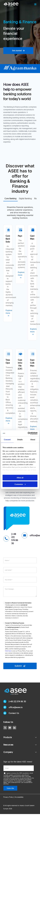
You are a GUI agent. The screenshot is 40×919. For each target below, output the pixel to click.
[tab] (10, 198)
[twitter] (5, 727)
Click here (8, 651)
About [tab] (32, 440)
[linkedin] (14, 727)
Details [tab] (20, 440)
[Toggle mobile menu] (35, 4)
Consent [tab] (7, 440)
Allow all (20, 478)
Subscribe (10, 788)
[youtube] (10, 727)
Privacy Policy (8, 797)
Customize (19, 484)
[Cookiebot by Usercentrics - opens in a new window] (28, 433)
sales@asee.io (20, 655)
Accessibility (19, 797)
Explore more (8, 311)
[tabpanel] (20, 329)
